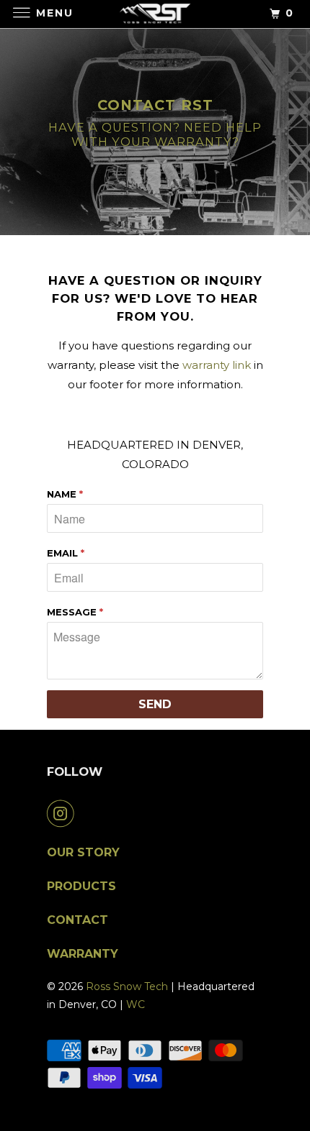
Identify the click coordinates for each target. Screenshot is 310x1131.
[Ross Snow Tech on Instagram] (63, 813)
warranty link (216, 365)
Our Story (83, 852)
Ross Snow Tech (127, 986)
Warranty (82, 954)
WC (135, 1004)
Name (65, 494)
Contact (77, 920)
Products (81, 886)
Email (65, 553)
